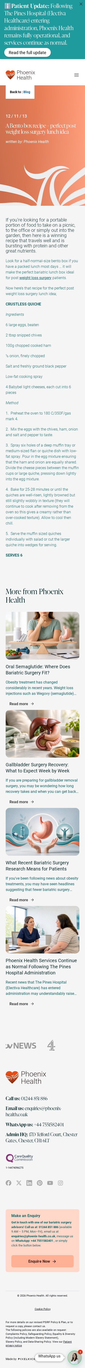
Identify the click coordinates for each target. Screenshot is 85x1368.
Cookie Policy (43, 1309)
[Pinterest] (39, 1183)
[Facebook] (8, 1183)
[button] (75, 1358)
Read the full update (27, 52)
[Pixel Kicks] (27, 1358)
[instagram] (60, 1183)
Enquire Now (39, 1261)
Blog (26, 92)
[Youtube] (50, 1183)
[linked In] (29, 1183)
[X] (19, 1183)
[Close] (81, 4)
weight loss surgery (35, 277)
